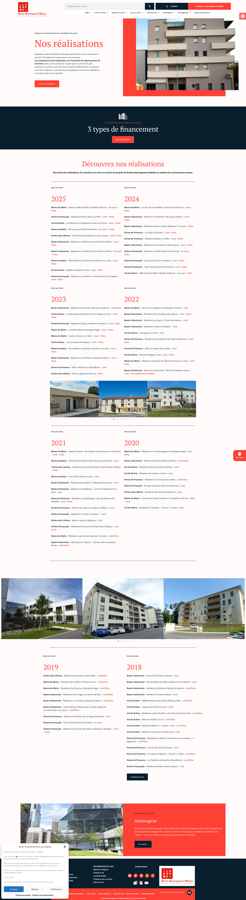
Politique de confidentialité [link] (42, 895)
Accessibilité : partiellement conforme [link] (69, 894)
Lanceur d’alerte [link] (132, 894)
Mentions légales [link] (100, 869)
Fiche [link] (53, 210)
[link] (242, 16)
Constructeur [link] (152, 13)
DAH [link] (87, 13)
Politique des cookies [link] (102, 879)
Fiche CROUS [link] (148, 373)
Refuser (35, 889)
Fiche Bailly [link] (136, 373)
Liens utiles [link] (91, 894)
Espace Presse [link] (118, 894)
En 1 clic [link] (239, 457)
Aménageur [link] (168, 13)
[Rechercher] (149, 6)
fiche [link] (104, 675)
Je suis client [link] (136, 13)
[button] (65, 846)
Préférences (56, 889)
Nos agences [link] (183, 13)
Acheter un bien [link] (118, 13)
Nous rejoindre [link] (104, 894)
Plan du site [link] (98, 882)
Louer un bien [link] (100, 13)
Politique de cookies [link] (23, 895)
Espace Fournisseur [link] (202, 13)
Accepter (14, 889)
